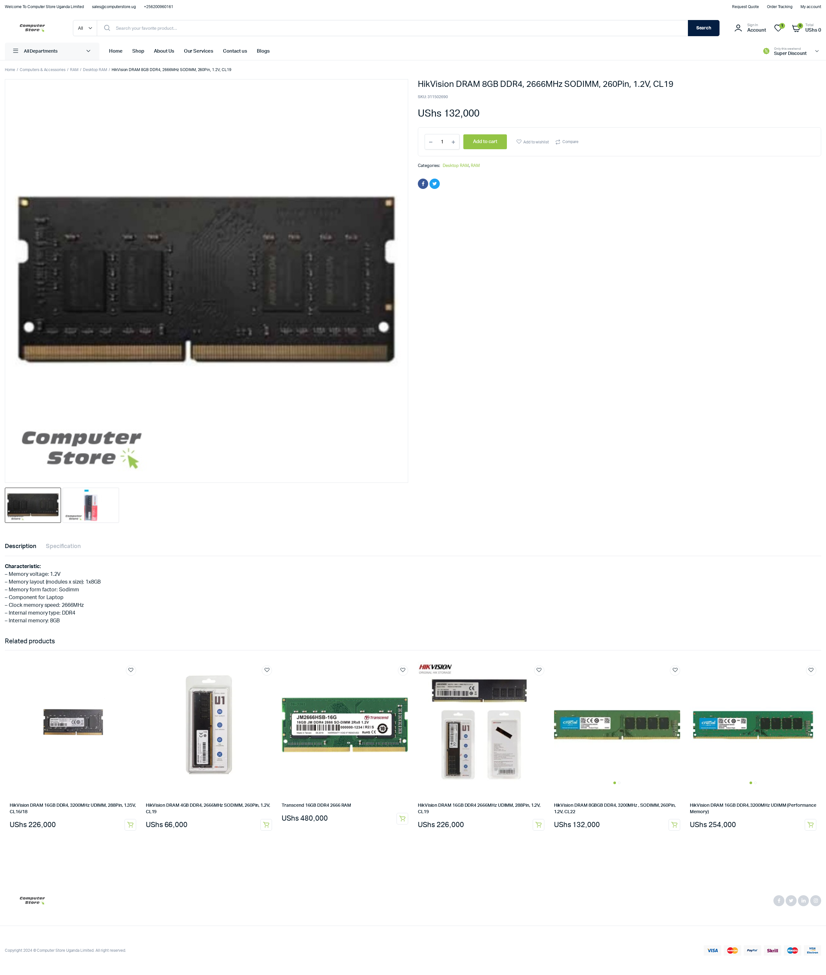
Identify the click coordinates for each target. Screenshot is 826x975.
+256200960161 (158, 7)
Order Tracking (780, 7)
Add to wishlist (536, 142)
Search (703, 28)
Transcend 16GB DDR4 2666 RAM (316, 805)
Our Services (199, 51)
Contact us (235, 51)
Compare (570, 142)
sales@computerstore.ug (114, 7)
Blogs (263, 51)
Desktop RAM (95, 70)
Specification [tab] (63, 546)
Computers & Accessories (42, 70)
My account (811, 7)
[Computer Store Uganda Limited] (32, 28)
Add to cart (130, 825)
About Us (164, 51)
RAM (74, 70)
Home (116, 51)
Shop (138, 51)
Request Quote (745, 7)
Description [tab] (20, 546)
